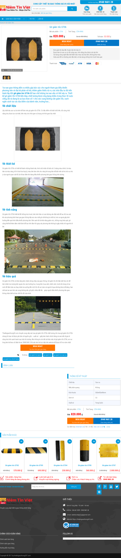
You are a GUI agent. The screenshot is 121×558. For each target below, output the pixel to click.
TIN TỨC (32, 19)
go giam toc (48, 355)
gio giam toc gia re (35, 355)
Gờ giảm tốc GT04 (60, 465)
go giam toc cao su (60, 355)
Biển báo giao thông (46, 13)
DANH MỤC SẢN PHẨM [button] (13, 19)
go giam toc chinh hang (11, 359)
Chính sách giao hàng (7, 543)
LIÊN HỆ (40, 19)
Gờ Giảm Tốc (10, 23)
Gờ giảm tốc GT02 (12, 465)
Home (2, 23)
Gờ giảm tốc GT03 (36, 465)
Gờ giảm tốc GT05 (84, 465)
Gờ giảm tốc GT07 (109, 465)
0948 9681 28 (106, 2)
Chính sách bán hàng (7, 539)
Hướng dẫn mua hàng (7, 548)
